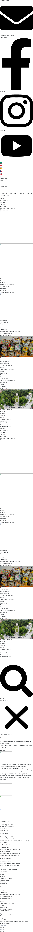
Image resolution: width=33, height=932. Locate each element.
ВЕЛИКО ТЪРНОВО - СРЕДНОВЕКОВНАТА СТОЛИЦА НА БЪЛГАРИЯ (16, 194)
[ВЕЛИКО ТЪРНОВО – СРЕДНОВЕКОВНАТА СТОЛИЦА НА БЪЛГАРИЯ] (16, 181)
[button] (16, 682)
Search (2, 700)
